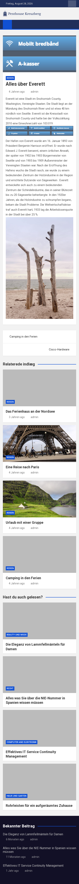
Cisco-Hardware (59, 349)
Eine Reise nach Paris (22, 467)
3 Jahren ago (17, 417)
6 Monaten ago (15, 839)
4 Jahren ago (17, 91)
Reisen (10, 78)
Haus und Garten (16, 796)
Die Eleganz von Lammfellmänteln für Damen (33, 834)
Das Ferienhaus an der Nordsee (30, 411)
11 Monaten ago (16, 856)
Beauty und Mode (17, 634)
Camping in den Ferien (23, 336)
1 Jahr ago (12, 870)
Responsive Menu (72, 3)
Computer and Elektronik (21, 742)
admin (34, 91)
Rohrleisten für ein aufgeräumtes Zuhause (39, 806)
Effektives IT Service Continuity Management (33, 865)
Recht (10, 688)
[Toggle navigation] (16, 24)
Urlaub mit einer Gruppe (24, 522)
